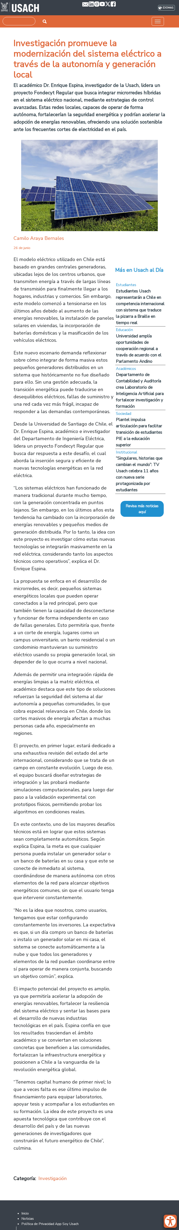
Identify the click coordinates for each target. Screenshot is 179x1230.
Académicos (126, 368)
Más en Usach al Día (139, 269)
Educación (124, 329)
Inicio (25, 1213)
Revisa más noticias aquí (142, 508)
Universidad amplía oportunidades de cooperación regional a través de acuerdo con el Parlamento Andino (139, 348)
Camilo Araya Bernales (39, 238)
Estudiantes (126, 284)
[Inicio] (20, 7)
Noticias (27, 1218)
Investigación (52, 1178)
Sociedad (123, 413)
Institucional (126, 452)
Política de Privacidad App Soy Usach (50, 1223)
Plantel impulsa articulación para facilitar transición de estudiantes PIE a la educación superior (139, 432)
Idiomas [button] (168, 7)
